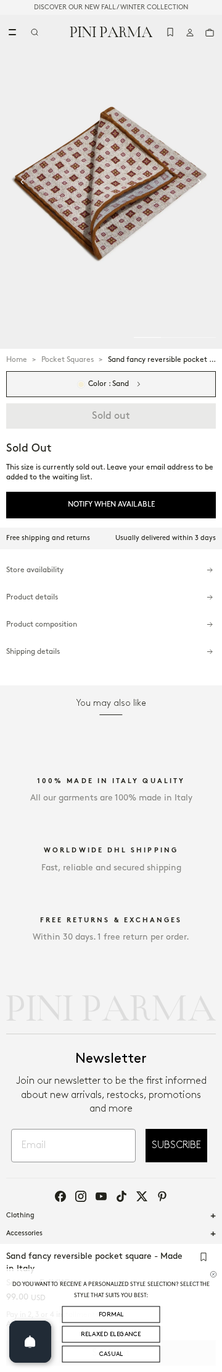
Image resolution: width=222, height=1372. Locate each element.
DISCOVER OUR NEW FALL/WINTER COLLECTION (111, 7)
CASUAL (111, 1354)
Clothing (20, 1215)
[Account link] (190, 32)
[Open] (30, 1342)
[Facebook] (60, 1196)
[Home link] (111, 31)
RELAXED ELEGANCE (111, 1334)
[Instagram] (80, 1196)
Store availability (35, 570)
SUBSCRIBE (176, 1145)
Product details (32, 597)
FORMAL (111, 1315)
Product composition (41, 624)
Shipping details (33, 651)
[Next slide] (200, 182)
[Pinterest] (162, 1196)
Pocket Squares (67, 359)
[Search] (34, 32)
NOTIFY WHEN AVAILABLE (111, 504)
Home (16, 359)
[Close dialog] (213, 1274)
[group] (111, 182)
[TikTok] (121, 1196)
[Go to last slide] (22, 182)
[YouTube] (101, 1196)
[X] (141, 1196)
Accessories (24, 1233)
